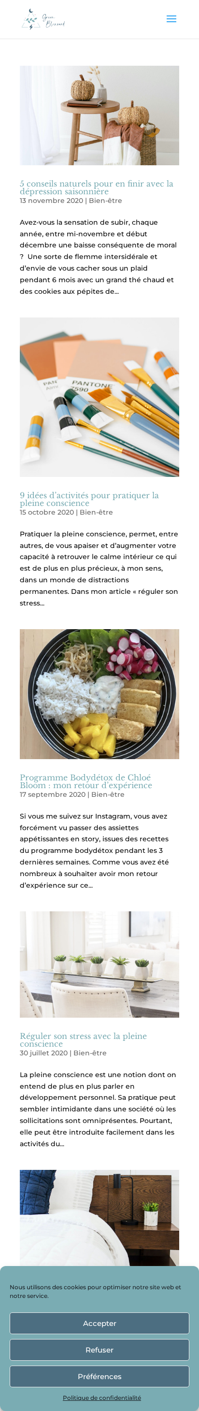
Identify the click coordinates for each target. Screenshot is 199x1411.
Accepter (99, 1323)
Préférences (100, 1376)
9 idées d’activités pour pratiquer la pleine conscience (89, 499)
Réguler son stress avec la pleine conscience (83, 1040)
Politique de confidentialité (102, 1397)
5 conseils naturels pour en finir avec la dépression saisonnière (96, 187)
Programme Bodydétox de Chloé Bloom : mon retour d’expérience (86, 781)
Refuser (99, 1349)
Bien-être (105, 200)
